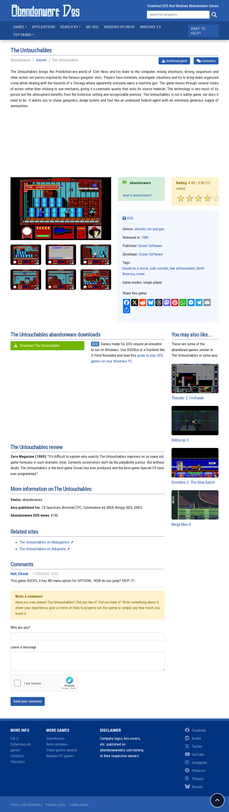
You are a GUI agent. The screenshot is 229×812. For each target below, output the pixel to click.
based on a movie (135, 268)
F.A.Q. (15, 738)
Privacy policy (55, 804)
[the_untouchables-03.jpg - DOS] (96, 255)
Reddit (196, 738)
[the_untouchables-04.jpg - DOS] (26, 279)
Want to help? (198, 31)
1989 (144, 237)
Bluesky (197, 786)
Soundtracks (55, 738)
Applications (43, 27)
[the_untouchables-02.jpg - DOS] (26, 255)
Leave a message (23, 647)
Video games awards (61, 750)
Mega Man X (181, 524)
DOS (129, 218)
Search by (69, 27)
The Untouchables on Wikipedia (42, 549)
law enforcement (182, 268)
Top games (22, 35)
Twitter (197, 746)
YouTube (198, 754)
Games (18, 27)
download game (176, 61)
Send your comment (27, 701)
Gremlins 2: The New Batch (193, 482)
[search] (214, 14)
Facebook (199, 730)
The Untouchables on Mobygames (44, 542)
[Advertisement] (114, 146)
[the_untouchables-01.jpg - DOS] (61, 255)
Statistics (18, 761)
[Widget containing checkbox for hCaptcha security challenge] (44, 683)
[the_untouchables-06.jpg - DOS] (96, 279)
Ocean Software (150, 245)
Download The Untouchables (39, 345)
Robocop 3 (180, 440)
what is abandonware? (137, 195)
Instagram (199, 762)
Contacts (17, 756)
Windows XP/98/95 (119, 27)
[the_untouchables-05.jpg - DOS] (61, 279)
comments (208, 61)
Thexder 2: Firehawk (188, 398)
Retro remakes (57, 744)
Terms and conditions (26, 804)
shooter (41, 60)
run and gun (155, 229)
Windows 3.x (150, 27)
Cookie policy (79, 804)
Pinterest (198, 770)
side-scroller (159, 268)
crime (140, 274)
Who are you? (20, 627)
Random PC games (60, 756)
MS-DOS (92, 27)
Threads (198, 778)
